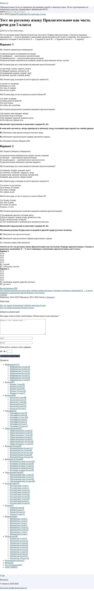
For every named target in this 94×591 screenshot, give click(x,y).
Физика (9, 382)
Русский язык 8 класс (19, 501)
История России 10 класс (21, 457)
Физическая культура (14, 560)
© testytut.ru (50, 297)
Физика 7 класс (17, 384)
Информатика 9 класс (20, 375)
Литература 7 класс (19, 552)
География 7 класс (19, 417)
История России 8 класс (21, 453)
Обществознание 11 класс (21, 444)
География (11, 411)
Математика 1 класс (18, 519)
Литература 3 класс (19, 543)
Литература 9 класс (19, 556)
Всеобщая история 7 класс (22, 466)
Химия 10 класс (17, 512)
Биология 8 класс (18, 404)
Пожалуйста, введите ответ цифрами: (15, 347)
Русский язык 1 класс (19, 486)
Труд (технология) (13, 565)
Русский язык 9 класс (20, 503)
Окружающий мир (14, 472)
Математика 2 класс (18, 521)
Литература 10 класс (19, 558)
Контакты (4, 580)
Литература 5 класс (19, 547)
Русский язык (22, 14)
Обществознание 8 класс (21, 437)
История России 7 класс (21, 450)
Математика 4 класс (18, 525)
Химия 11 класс (17, 514)
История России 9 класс (21, 455)
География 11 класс (19, 426)
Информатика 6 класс (20, 369)
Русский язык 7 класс (20, 499)
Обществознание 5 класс (21, 430)
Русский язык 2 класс (19, 488)
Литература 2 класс (19, 541)
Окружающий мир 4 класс (22, 481)
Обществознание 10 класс (21, 441)
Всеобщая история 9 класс (22, 470)
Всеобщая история (14, 459)
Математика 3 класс (18, 523)
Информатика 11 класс (20, 380)
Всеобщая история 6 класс (22, 464)
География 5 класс (18, 413)
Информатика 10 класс (20, 378)
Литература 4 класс (19, 545)
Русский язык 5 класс (37, 14)
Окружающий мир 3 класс (22, 479)
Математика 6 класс (19, 530)
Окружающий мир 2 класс (22, 477)
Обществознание (13, 428)
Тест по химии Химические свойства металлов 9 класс (23, 305)
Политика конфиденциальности (13, 588)
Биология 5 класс (18, 397)
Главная (12, 14)
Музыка (9, 563)
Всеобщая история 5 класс (22, 461)
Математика (11, 516)
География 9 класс (18, 422)
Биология (10, 395)
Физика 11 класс (17, 393)
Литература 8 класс (19, 554)
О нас (2, 575)
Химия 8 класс (17, 508)
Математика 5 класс (19, 527)
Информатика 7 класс (20, 371)
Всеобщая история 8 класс (22, 468)
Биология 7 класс (18, 402)
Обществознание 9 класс (21, 439)
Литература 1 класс (18, 538)
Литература (11, 536)
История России (13, 446)
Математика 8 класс (18, 534)
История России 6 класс (21, 448)
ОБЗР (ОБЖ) (11, 567)
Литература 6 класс (19, 549)
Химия (9, 505)
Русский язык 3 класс (20, 490)
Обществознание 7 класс (21, 435)
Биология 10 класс (18, 408)
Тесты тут (4, 3)
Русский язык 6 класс (20, 497)
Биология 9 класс (18, 406)
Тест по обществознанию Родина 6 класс (17, 308)
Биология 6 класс (18, 400)
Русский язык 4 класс (20, 492)
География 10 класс (18, 424)
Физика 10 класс (18, 391)
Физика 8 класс (17, 386)
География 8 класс (18, 419)
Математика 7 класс (18, 532)
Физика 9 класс (17, 389)
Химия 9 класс (17, 510)
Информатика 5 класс (20, 367)
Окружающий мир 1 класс (22, 475)
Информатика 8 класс (20, 373)
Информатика (12, 364)
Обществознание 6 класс (21, 433)
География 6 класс (18, 415)
